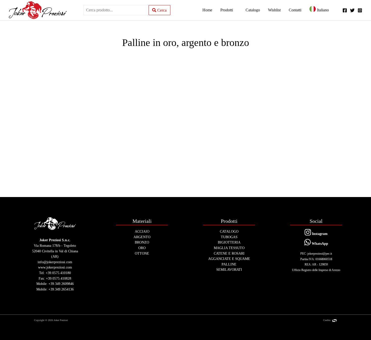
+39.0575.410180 (58, 273)
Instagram (319, 234)
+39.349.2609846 (61, 284)
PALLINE (229, 264)
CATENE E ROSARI (229, 253)
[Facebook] (344, 10)
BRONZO (142, 242)
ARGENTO (142, 237)
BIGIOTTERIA (229, 242)
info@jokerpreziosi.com (55, 262)
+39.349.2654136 (61, 289)
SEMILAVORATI (229, 270)
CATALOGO (229, 231)
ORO (142, 248)
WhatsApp (319, 243)
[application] (235, 10)
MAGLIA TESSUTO (229, 248)
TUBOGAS (229, 237)
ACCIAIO (142, 231)
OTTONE (142, 253)
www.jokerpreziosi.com (55, 267)
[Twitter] (352, 10)
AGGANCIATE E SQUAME (229, 259)
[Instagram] (360, 10)
